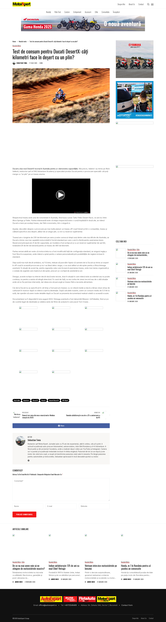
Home (14, 41)
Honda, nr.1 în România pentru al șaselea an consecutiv (139, 297)
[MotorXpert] (106, 599)
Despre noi (135, 618)
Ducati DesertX (54, 400)
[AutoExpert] (51, 599)
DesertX (35, 400)
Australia (17, 400)
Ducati (43, 400)
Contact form (127, 605)
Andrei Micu (19, 582)
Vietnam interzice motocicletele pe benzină (139, 282)
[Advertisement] (61, 148)
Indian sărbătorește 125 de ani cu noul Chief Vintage (139, 268)
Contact (151, 618)
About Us (143, 618)
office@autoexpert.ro (48, 605)
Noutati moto (23, 41)
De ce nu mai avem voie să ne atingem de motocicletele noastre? (138, 255)
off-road (65, 400)
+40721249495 (70, 605)
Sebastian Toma (22, 63)
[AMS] (70, 599)
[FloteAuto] (87, 599)
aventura (26, 400)
